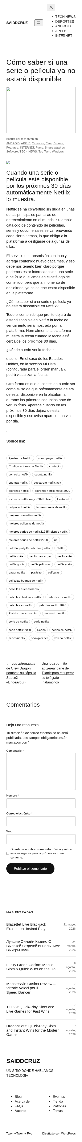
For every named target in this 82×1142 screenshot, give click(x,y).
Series (41, 630)
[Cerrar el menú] (51, 7)
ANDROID (13, 143)
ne (56, 540)
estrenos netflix (18, 490)
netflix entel (64, 556)
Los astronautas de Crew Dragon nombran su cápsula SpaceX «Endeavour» (21, 673)
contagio (54, 466)
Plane (39, 147)
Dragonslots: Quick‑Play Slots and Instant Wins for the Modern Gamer (33, 1030)
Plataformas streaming (23, 613)
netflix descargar (40, 556)
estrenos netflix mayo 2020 (52, 490)
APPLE (25, 143)
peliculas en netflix (21, 605)
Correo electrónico (19, 813)
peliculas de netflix (60, 597)
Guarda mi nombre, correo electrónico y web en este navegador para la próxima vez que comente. (42, 853)
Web (9, 831)
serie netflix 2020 (20, 630)
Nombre (12, 795)
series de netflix (62, 630)
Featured (12, 147)
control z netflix (18, 474)
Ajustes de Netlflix (20, 458)
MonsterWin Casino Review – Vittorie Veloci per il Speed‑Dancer (30, 988)
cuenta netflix (43, 474)
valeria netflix (62, 638)
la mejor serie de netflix (51, 507)
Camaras (38, 143)
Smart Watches (55, 147)
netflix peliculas (40, 564)
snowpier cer (39, 638)
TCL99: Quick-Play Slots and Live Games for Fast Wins (30, 1009)
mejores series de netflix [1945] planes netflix (38, 531)
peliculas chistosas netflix (25, 597)
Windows (58, 151)
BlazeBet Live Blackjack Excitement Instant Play (26, 926)
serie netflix (41, 621)
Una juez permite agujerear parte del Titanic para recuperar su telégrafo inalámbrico (58, 673)
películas (54, 572)
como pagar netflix (50, 458)
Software (12, 151)
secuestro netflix (55, 613)
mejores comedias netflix (25, 515)
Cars (49, 143)
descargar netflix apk (47, 482)
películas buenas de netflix (26, 580)
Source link (15, 441)
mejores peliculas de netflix (26, 523)
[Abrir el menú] (38, 22)
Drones (58, 143)
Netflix (61, 548)
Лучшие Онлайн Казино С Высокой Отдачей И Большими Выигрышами (33, 945)
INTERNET (27, 147)
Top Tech (44, 151)
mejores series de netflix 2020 (28, 540)
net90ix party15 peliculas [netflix (29, 548)
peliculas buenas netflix (24, 589)
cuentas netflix (18, 482)
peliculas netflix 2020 (52, 605)
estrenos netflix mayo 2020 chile (30, 499)
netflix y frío (64, 564)
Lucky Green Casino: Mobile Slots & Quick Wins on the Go (31, 967)
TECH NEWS (28, 151)
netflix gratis (16, 564)
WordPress (68, 1133)
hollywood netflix (19, 507)
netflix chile (16, 556)
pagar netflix (17, 572)
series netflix (17, 638)
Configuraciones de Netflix (26, 466)
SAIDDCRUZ (17, 22)
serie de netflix (18, 621)
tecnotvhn (27, 138)
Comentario (15, 750)
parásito (36, 572)
